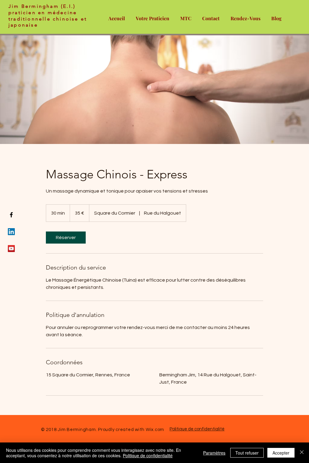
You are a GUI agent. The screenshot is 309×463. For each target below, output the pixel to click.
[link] (66, 238)
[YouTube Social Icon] (11, 248)
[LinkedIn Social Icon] (11, 231)
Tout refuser (247, 453)
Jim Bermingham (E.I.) (41, 6)
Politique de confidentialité (197, 429)
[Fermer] (301, 452)
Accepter (280, 453)
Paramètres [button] (214, 453)
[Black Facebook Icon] (11, 214)
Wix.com (155, 429)
